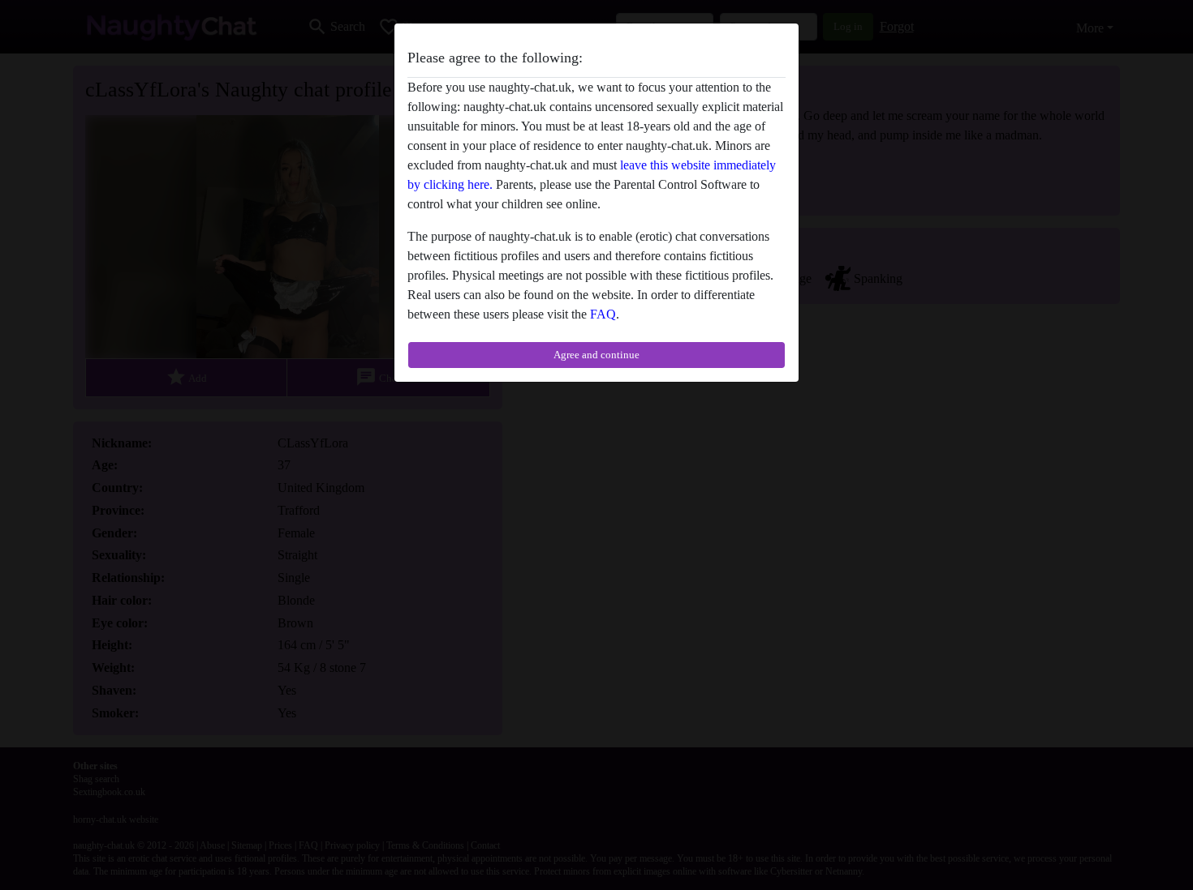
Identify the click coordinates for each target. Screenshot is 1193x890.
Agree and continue (596, 355)
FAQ (603, 314)
